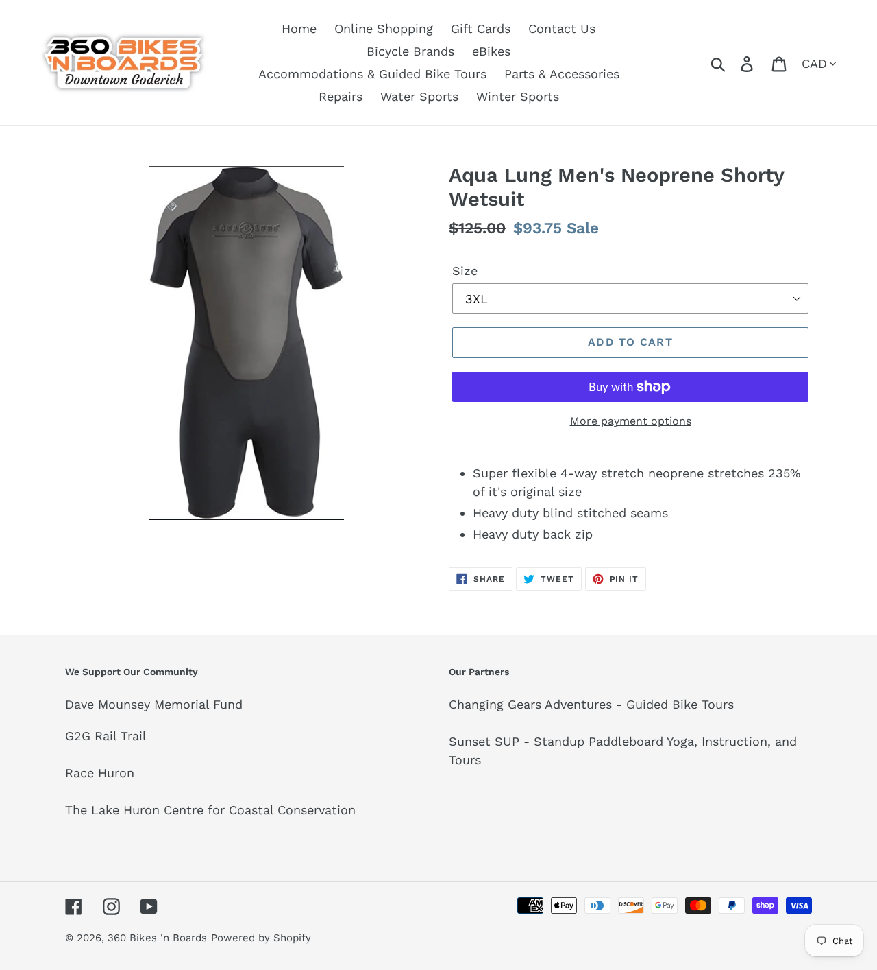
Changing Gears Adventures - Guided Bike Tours (591, 704)
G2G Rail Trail (106, 736)
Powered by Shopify (261, 938)
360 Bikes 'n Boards (157, 938)
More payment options (630, 420)
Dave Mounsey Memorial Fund (154, 704)
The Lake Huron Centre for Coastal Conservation (210, 810)
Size (465, 270)
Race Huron (99, 773)
